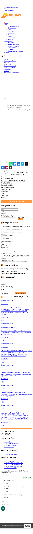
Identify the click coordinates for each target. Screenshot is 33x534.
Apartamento (12, 28)
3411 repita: (4, 293)
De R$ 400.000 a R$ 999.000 (13, 466)
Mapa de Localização (11, 443)
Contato (6, 52)
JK (9, 34)
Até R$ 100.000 (9, 461)
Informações (8, 41)
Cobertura (11, 31)
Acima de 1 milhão (10, 468)
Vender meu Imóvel (13, 44)
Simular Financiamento (16, 201)
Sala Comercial (12, 38)
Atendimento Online (12, 7)
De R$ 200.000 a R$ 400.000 (13, 464)
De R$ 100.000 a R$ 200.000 (13, 463)
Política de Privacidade (18, 525)
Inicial (6, 23)
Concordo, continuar (27, 526)
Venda (6, 24)
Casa (9, 29)
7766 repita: (20, 217)
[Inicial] (11, 17)
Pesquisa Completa (13, 46)
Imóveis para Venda (10, 61)
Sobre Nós (11, 43)
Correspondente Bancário (15, 51)
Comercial (11, 33)
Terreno (10, 39)
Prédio (10, 36)
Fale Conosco (9, 447)
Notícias (10, 49)
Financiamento (12, 48)
